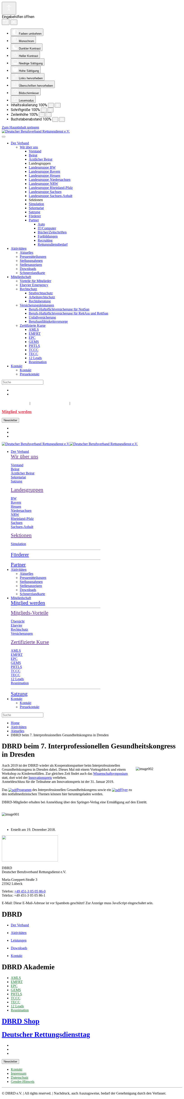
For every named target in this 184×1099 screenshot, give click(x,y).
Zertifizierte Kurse (33, 325)
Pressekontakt (29, 374)
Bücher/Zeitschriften (52, 232)
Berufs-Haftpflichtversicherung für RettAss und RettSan (68, 313)
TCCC (33, 350)
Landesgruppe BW (42, 167)
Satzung (34, 212)
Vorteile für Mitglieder (35, 281)
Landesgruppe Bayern (44, 171)
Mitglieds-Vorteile (29, 613)
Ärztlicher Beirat (40, 159)
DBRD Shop (15, 403)
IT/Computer (47, 228)
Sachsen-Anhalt (22, 527)
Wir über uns (29, 147)
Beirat (33, 155)
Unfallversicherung (42, 317)
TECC (33, 354)
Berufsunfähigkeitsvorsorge (48, 321)
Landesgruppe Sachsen (45, 192)
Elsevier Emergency (34, 285)
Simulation (36, 204)
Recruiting (45, 240)
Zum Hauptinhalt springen (20, 127)
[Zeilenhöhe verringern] (42, 114)
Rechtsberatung (40, 301)
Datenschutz (19, 1077)
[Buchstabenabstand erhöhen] (62, 119)
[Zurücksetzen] (5, 22)
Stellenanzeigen (31, 265)
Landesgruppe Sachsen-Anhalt (50, 196)
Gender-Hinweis (22, 1081)
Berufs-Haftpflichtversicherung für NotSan (59, 309)
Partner (34, 220)
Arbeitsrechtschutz (42, 297)
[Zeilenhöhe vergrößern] (48, 114)
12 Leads (35, 358)
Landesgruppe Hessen (44, 175)
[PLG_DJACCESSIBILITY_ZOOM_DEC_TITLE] (51, 105)
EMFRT (35, 333)
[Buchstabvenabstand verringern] (55, 119)
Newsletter (10, 420)
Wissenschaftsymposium (110, 773)
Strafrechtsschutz (41, 293)
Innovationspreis (40, 777)
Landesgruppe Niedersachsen (49, 179)
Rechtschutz (28, 289)
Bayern (16, 502)
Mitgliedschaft (21, 277)
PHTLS (34, 346)
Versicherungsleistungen (37, 305)
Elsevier (16, 625)
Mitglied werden (17, 411)
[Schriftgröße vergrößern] (50, 110)
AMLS (34, 329)
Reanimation (38, 362)
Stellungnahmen (31, 261)
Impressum (18, 1073)
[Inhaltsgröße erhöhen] (58, 105)
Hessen (16, 506)
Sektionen (21, 535)
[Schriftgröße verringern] (44, 110)
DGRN (78, 403)
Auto (41, 224)
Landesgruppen (27, 490)
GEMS (34, 342)
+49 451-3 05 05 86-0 (30, 891)
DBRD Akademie (49, 403)
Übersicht (17, 621)
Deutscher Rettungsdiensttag (46, 1034)
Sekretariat (36, 208)
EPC (32, 338)
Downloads (28, 269)
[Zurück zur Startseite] (36, 131)
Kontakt (16, 366)
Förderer (35, 216)
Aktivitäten (18, 248)
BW (14, 498)
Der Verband (20, 143)
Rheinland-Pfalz (22, 519)
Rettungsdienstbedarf (53, 244)
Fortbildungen (48, 236)
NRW (15, 515)
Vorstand (35, 151)
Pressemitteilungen (33, 256)
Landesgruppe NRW (43, 184)
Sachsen (16, 523)
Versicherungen (22, 633)
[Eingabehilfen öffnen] (9, 8)
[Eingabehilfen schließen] (13, 22)
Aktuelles (26, 252)
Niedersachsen (21, 510)
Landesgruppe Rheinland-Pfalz (51, 188)
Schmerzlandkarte (32, 273)
